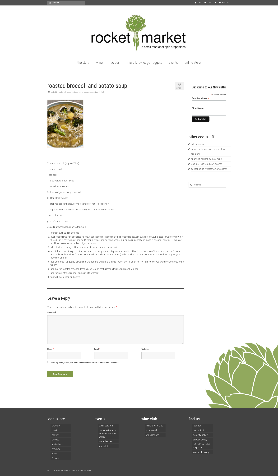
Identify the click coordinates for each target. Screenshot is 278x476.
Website (145, 349)
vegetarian (93, 92)
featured (62, 92)
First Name (198, 108)
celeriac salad (198, 144)
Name (50, 349)
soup (81, 92)
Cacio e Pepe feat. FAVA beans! (206, 164)
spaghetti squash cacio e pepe (206, 159)
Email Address (200, 98)
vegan (85, 92)
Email (97, 349)
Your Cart (225, 3)
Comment (52, 312)
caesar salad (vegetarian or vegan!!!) (209, 169)
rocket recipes (72, 92)
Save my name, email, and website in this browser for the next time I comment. (85, 363)
